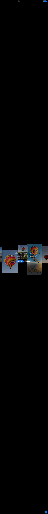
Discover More (28, 261)
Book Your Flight (19, 261)
